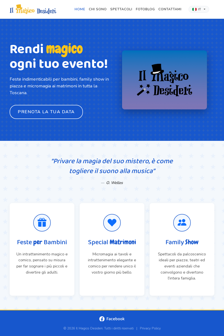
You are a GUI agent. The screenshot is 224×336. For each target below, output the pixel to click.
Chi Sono (98, 9)
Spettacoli (121, 9)
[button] (199, 9)
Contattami (170, 9)
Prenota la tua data (46, 112)
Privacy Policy (150, 328)
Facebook (115, 319)
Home (80, 9)
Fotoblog (145, 9)
